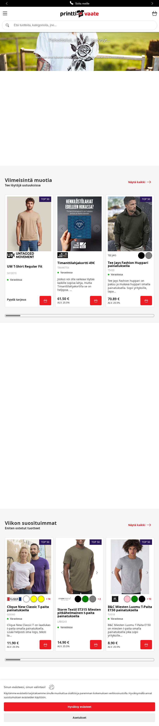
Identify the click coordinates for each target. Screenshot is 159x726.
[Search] (79, 25)
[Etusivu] (74, 46)
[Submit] (45, 300)
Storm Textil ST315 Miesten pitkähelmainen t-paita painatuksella (79, 613)
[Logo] (79, 13)
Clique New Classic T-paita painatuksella (28, 608)
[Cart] (154, 14)
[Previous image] (62, 228)
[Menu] (5, 14)
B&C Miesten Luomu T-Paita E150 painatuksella (130, 608)
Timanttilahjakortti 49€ (76, 263)
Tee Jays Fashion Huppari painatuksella (128, 264)
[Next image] (97, 228)
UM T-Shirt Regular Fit (24, 266)
